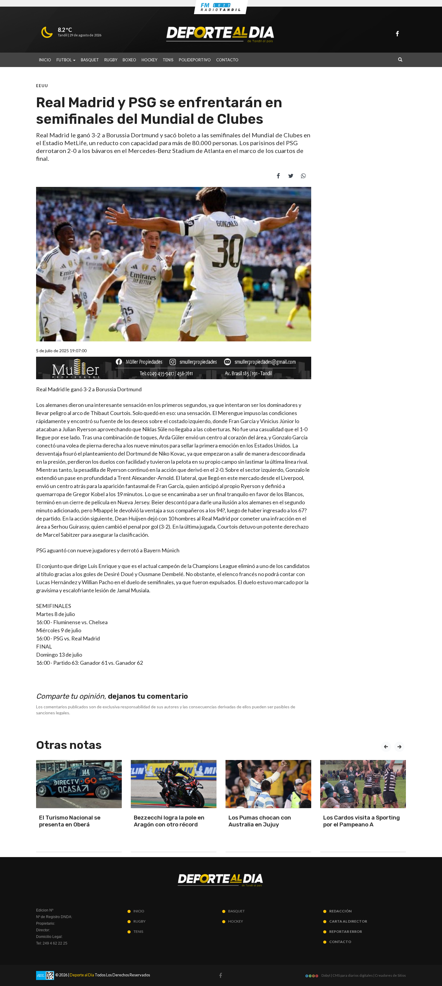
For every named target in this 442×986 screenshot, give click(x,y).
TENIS (168, 59)
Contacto (227, 59)
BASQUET (90, 59)
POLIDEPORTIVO (195, 59)
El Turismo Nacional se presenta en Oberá (69, 821)
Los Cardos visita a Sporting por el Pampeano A (361, 821)
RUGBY (110, 59)
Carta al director (348, 921)
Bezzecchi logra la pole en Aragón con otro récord (169, 821)
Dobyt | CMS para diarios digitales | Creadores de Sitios (363, 975)
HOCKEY (149, 59)
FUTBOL (64, 59)
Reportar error (345, 931)
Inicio (45, 59)
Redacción (340, 911)
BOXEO (129, 59)
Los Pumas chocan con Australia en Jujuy (260, 821)
